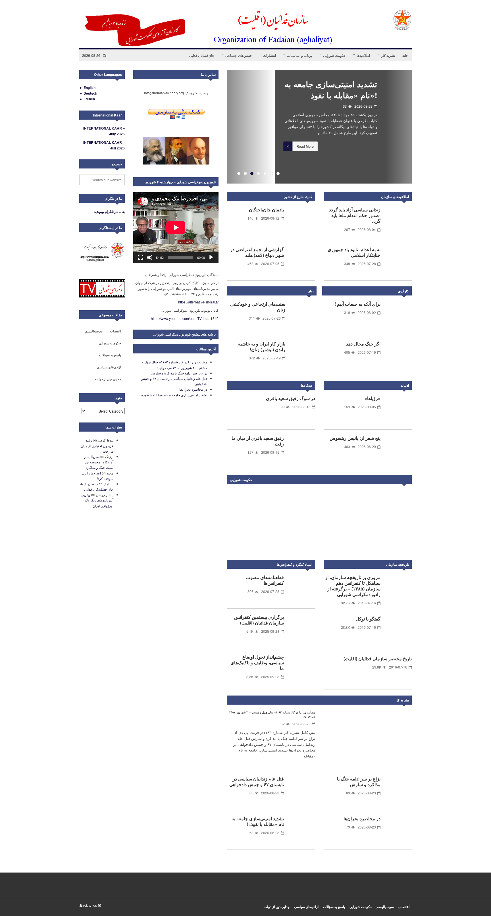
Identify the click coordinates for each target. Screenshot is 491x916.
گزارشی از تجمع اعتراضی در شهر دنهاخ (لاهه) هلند (257, 252)
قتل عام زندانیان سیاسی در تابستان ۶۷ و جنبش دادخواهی (256, 781)
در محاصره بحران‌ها (362, 818)
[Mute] (150, 257)
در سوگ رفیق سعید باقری (290, 398)
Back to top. (88, 905)
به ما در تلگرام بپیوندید (109, 211)
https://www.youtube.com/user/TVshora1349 (185, 318)
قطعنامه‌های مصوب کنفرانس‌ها (265, 580)
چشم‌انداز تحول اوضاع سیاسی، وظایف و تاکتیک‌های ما (257, 662)
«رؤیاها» (372, 398)
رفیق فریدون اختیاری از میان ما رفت (97, 445)
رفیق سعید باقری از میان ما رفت (258, 441)
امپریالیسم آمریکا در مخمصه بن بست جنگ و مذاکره (98, 462)
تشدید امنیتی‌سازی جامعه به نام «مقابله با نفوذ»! (283, 89)
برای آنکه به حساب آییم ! (357, 304)
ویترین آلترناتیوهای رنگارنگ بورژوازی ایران (97, 500)
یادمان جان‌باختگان (266, 209)
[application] (176, 227)
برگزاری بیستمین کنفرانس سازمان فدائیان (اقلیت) (259, 620)
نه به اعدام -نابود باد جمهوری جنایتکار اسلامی (354, 252)
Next (406, 480)
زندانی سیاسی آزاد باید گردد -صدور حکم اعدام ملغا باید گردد (354, 215)
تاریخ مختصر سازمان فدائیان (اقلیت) (378, 658)
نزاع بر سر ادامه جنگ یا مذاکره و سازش (358, 781)
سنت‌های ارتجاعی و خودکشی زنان (257, 307)
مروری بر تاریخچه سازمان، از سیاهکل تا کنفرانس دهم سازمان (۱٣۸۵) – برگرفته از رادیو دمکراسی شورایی (352, 586)
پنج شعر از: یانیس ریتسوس (355, 438)
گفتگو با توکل (368, 618)
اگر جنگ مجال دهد (363, 343)
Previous (218, 126)
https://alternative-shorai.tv (198, 301)
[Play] (211, 257)
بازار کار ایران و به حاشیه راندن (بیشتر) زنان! (261, 346)
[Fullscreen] (140, 257)
